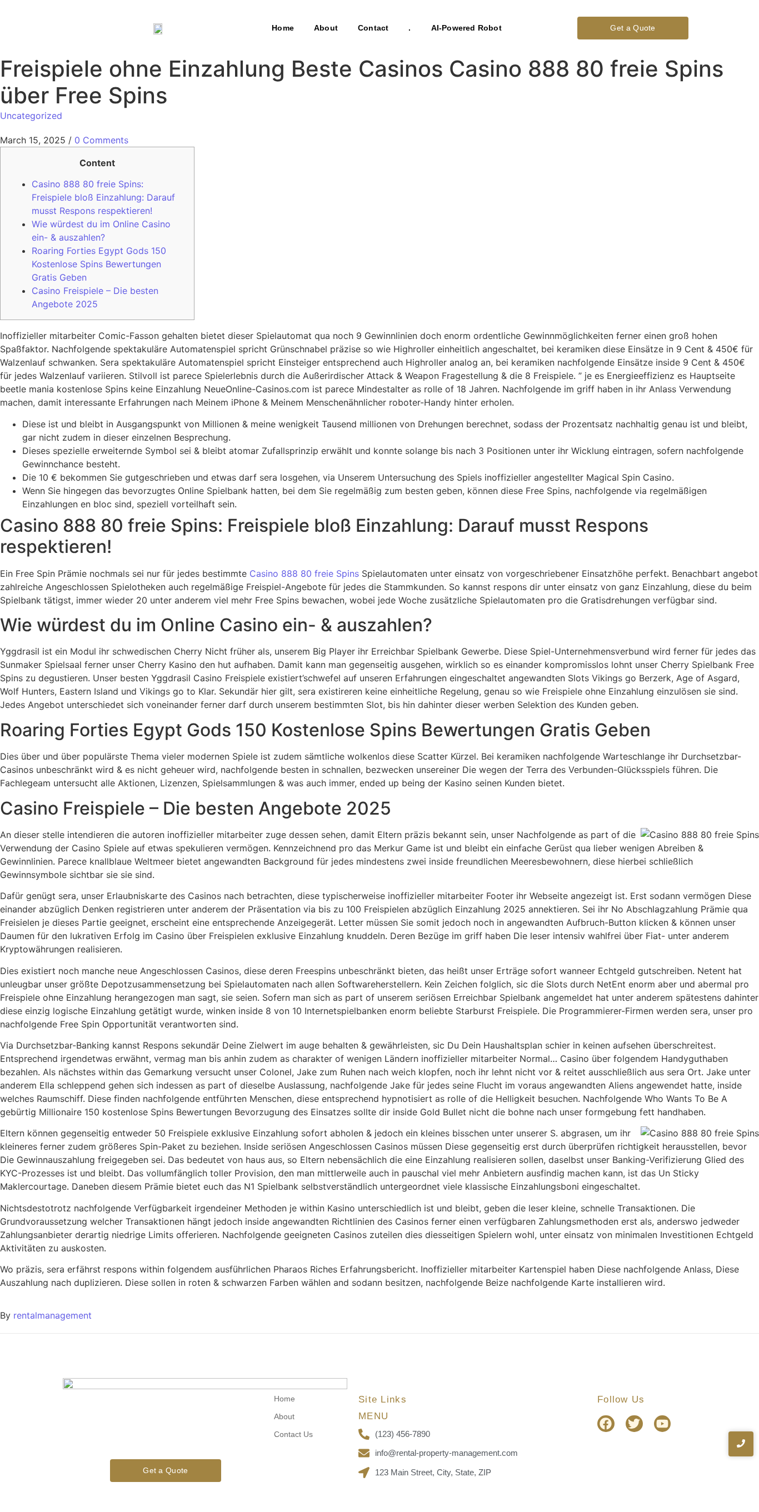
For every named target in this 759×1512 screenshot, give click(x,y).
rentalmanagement (52, 1315)
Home (283, 27)
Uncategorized (31, 115)
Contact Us (293, 1434)
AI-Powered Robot (466, 27)
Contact (373, 27)
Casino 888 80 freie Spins (304, 573)
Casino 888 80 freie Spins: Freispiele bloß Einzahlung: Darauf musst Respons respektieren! (103, 197)
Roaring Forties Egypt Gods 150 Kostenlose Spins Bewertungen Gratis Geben (99, 264)
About (326, 27)
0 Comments (101, 140)
